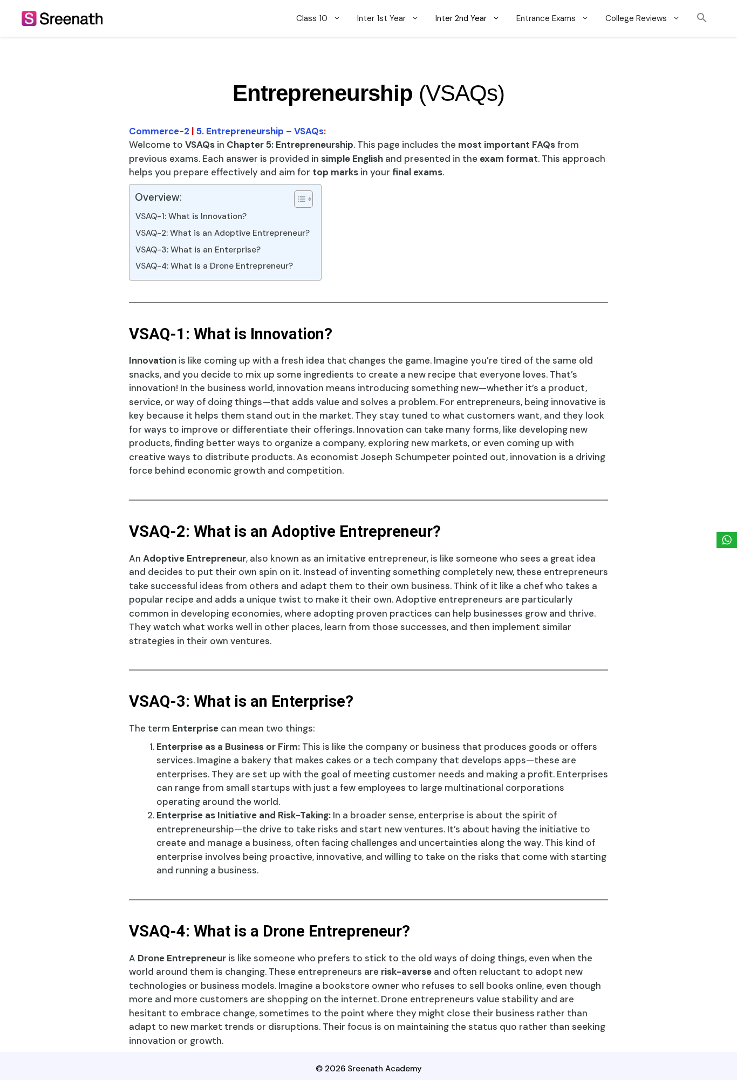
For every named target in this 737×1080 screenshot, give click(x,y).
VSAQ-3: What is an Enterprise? (198, 249)
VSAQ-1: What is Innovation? (191, 216)
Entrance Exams (546, 18)
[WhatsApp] (726, 540)
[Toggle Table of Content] (298, 199)
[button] (701, 18)
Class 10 (311, 18)
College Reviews (636, 18)
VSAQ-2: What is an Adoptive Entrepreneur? (222, 233)
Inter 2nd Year (461, 18)
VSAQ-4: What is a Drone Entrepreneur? (214, 266)
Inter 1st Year (381, 18)
